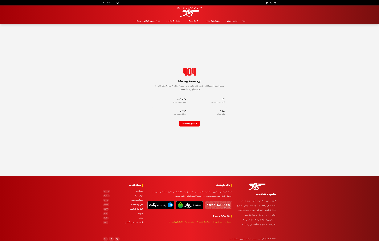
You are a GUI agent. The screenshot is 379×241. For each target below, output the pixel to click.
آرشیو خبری (232, 21)
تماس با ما (189, 222)
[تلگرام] (275, 3)
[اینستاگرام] (271, 3)
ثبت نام (109, 2)
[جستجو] (104, 2)
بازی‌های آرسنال (213, 21)
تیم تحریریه (217, 222)
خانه (244, 21)
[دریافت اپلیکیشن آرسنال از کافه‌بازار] (189, 205)
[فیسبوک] (267, 3)
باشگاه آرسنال (174, 21)
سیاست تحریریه (203, 222)
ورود (117, 2)
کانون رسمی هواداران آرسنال (148, 21)
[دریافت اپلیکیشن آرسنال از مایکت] (160, 205)
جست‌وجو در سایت (189, 123)
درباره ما (228, 222)
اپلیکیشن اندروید (176, 222)
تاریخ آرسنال (193, 21)
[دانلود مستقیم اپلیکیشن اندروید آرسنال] (218, 205)
